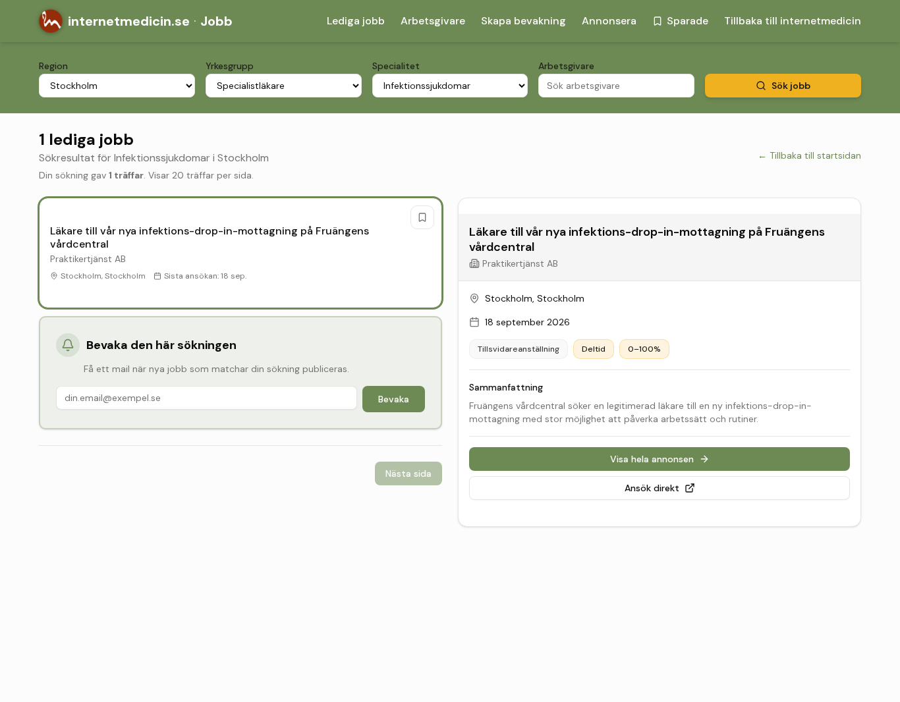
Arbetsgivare (433, 21)
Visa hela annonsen (652, 459)
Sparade (687, 21)
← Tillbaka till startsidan (809, 155)
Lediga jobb (356, 21)
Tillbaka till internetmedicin (792, 21)
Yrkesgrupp (230, 66)
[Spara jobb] (422, 217)
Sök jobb (791, 86)
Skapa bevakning (523, 21)
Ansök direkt (652, 488)
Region (53, 66)
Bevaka (393, 399)
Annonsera (609, 21)
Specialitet (396, 66)
